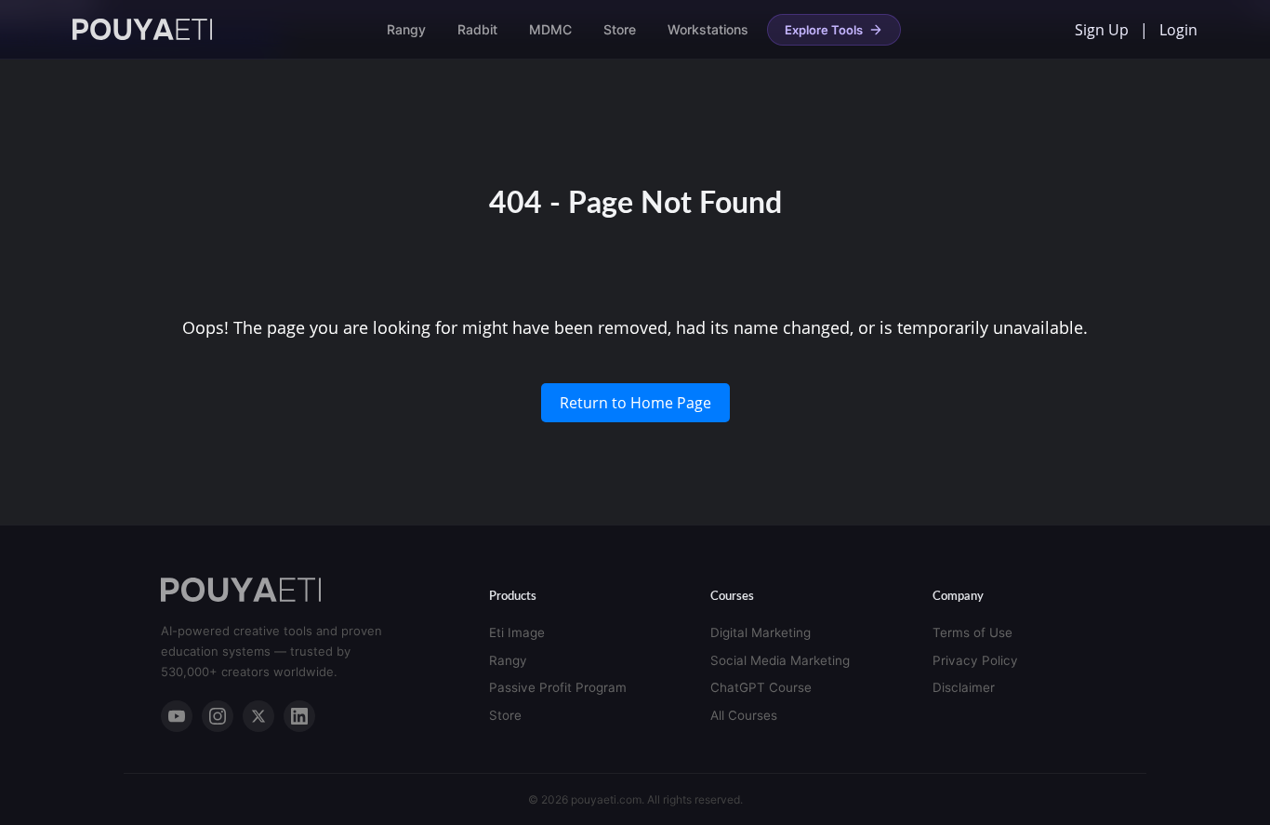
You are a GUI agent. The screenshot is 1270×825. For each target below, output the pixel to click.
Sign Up (1102, 30)
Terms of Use (972, 632)
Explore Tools (824, 29)
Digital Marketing (760, 632)
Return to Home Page (635, 403)
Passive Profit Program (558, 687)
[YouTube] (176, 716)
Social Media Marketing (780, 660)
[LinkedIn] (299, 716)
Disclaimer (964, 687)
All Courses (743, 715)
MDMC (550, 29)
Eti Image (517, 632)
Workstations (708, 29)
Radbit (477, 29)
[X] (258, 716)
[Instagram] (217, 716)
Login (1178, 30)
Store (619, 29)
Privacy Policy (975, 660)
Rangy (406, 29)
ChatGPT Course (761, 687)
